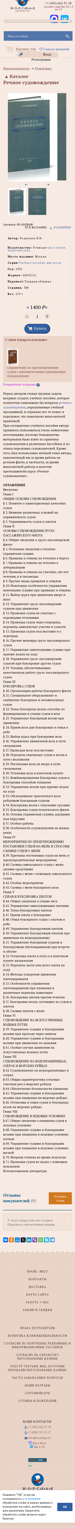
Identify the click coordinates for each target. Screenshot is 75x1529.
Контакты (37, 1279)
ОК (65, 1507)
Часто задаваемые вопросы (37, 1378)
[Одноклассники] (11, 1239)
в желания (37, 227)
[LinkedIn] (28, 1239)
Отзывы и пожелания (37, 1401)
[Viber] (34, 1239)
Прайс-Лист (37, 1271)
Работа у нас (37, 1302)
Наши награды (37, 1385)
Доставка (37, 1287)
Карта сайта (37, 1294)
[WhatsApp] (40, 1239)
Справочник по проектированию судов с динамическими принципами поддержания (36, 371)
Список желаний (55, 49)
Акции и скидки (37, 1310)
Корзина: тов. (26, 49)
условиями (32, 1499)
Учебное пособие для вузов (40, 263)
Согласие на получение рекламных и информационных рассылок (37, 1345)
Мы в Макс (39, 1443)
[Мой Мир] (17, 1239)
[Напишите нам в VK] (64, 19)
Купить (40, 328)
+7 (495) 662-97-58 (58, 3)
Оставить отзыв (60, 1198)
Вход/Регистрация (41, 54)
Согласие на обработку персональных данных (37, 1356)
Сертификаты (37, 1393)
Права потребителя (37, 1328)
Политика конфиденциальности (37, 1336)
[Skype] (46, 1239)
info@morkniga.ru (39, 1438)
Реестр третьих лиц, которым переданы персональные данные (37, 1368)
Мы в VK (39, 1447)
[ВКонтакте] (5, 1239)
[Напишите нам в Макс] (54, 19)
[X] (23, 1239)
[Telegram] (52, 1239)
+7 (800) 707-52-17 (39, 1432)
